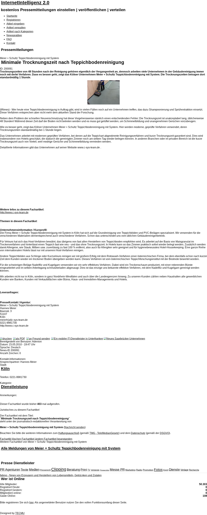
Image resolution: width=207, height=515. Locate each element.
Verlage (184, 469)
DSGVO (164, 433)
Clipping (58, 469)
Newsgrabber (14, 35)
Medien (34, 469)
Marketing (130, 470)
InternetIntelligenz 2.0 (25, 2)
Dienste (174, 469)
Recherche (194, 470)
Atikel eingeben (15, 23)
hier (31, 502)
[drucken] (6, 338)
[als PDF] (19, 338)
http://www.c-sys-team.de (14, 212)
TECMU (20, 513)
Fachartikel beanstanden (58, 439)
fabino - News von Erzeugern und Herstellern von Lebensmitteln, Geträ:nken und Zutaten (51, 475)
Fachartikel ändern (33, 439)
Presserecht (45, 470)
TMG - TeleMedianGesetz (104, 433)
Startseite (11, 16)
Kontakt (10, 43)
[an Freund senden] (38, 338)
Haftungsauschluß (68, 433)
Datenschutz (138, 433)
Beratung (73, 469)
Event (165, 470)
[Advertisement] (48, 183)
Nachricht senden (75, 427)
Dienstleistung (14, 386)
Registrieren (13, 19)
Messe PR (117, 469)
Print (84, 469)
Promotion (148, 470)
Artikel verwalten (16, 27)
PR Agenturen (10, 469)
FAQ (9, 39)
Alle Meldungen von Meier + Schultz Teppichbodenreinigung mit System (60, 448)
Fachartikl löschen (11, 439)
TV (88, 470)
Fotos (158, 469)
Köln (5, 368)
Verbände (95, 470)
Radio (139, 470)
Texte (24, 469)
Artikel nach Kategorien (19, 31)
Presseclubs (104, 470)
